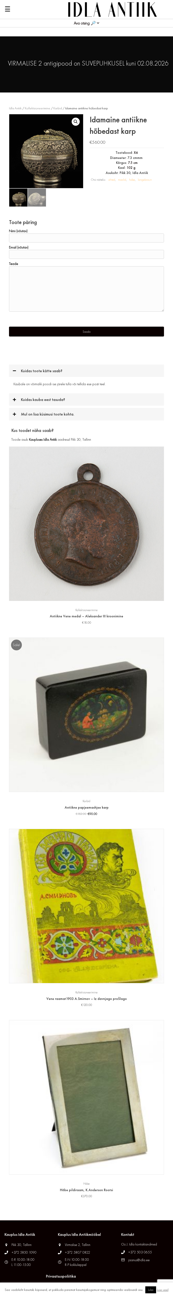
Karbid (57, 108)
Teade (13, 263)
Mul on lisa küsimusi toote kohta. (47, 414)
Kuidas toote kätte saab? (41, 370)
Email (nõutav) (18, 247)
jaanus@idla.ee (139, 1260)
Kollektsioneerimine (37, 108)
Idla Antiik (15, 108)
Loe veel (162, 1289)
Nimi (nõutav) (18, 231)
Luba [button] (150, 1290)
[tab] (86, 371)
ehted (112, 180)
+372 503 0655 (140, 1252)
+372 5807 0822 (77, 1252)
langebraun (145, 180)
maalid (122, 180)
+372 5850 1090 (24, 1252)
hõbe (132, 180)
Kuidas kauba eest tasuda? (43, 399)
